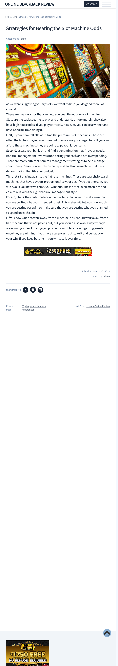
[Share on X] (25, 290)
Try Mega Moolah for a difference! (34, 307)
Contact (91, 4)
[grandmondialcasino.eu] (58, 251)
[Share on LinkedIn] (40, 290)
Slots (15, 16)
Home (8, 16)
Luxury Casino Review (98, 306)
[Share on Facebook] (33, 290)
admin (106, 276)
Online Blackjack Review (30, 4)
